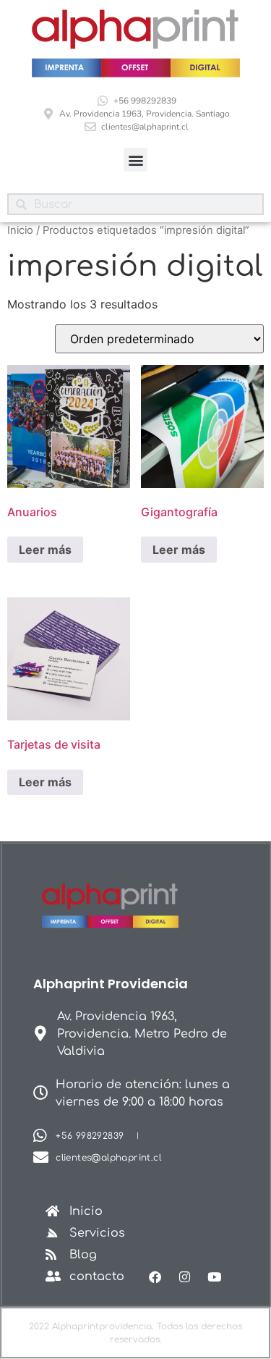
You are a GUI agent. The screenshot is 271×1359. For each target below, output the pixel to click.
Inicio (20, 230)
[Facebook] (156, 1277)
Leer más (45, 549)
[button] (135, 160)
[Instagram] (184, 1277)
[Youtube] (214, 1277)
